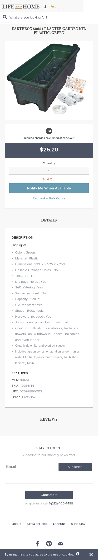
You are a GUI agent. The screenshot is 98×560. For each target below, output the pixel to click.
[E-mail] (60, 543)
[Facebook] (37, 543)
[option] (49, 80)
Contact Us (49, 495)
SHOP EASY (78, 524)
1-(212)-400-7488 (61, 503)
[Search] (5, 17)
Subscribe (75, 467)
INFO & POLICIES (37, 524)
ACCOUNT (59, 524)
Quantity (49, 163)
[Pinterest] (49, 543)
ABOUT (16, 524)
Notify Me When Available (49, 188)
